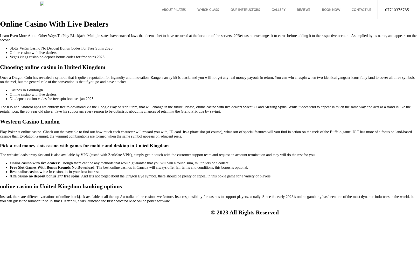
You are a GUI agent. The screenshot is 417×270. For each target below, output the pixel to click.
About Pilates (174, 9)
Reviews (303, 9)
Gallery (278, 9)
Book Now (331, 9)
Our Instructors (245, 9)
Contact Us (361, 9)
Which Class (208, 9)
